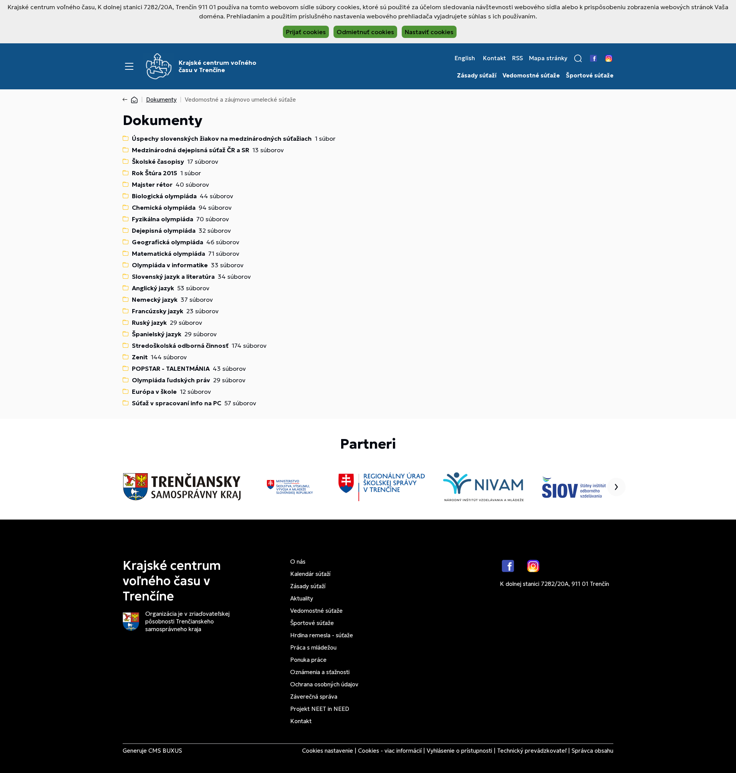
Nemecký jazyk (154, 299)
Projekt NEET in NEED (319, 708)
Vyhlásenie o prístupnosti (459, 750)
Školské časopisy (158, 161)
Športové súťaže (589, 75)
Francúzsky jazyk (157, 311)
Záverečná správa (313, 696)
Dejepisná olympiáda (164, 230)
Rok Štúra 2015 (154, 173)
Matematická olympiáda (168, 253)
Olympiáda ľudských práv (171, 380)
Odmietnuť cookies (365, 32)
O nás (298, 561)
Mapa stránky (548, 58)
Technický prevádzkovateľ (532, 750)
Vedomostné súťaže (531, 75)
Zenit (140, 357)
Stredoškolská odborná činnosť (180, 345)
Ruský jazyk (149, 322)
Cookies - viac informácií (390, 750)
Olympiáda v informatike (170, 265)
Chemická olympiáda (164, 207)
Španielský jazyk (156, 334)
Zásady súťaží (476, 75)
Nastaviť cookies (429, 32)
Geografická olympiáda (167, 242)
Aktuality (301, 598)
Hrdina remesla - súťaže (321, 635)
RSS (517, 58)
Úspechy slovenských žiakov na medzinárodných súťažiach (222, 138)
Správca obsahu (592, 750)
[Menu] (129, 66)
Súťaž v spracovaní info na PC (176, 403)
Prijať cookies (306, 32)
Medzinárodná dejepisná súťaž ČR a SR (190, 150)
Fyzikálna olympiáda (162, 219)
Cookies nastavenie (327, 750)
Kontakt (494, 58)
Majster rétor (152, 184)
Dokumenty (161, 99)
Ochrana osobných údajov (324, 684)
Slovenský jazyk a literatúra (173, 276)
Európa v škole (154, 391)
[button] (578, 58)
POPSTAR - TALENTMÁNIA (171, 368)
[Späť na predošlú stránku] (126, 100)
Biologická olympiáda (164, 196)
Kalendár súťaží (310, 573)
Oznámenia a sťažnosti (320, 672)
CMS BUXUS (165, 750)
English (465, 58)
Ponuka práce (308, 659)
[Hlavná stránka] (134, 99)
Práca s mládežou (313, 647)
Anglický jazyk (153, 288)
